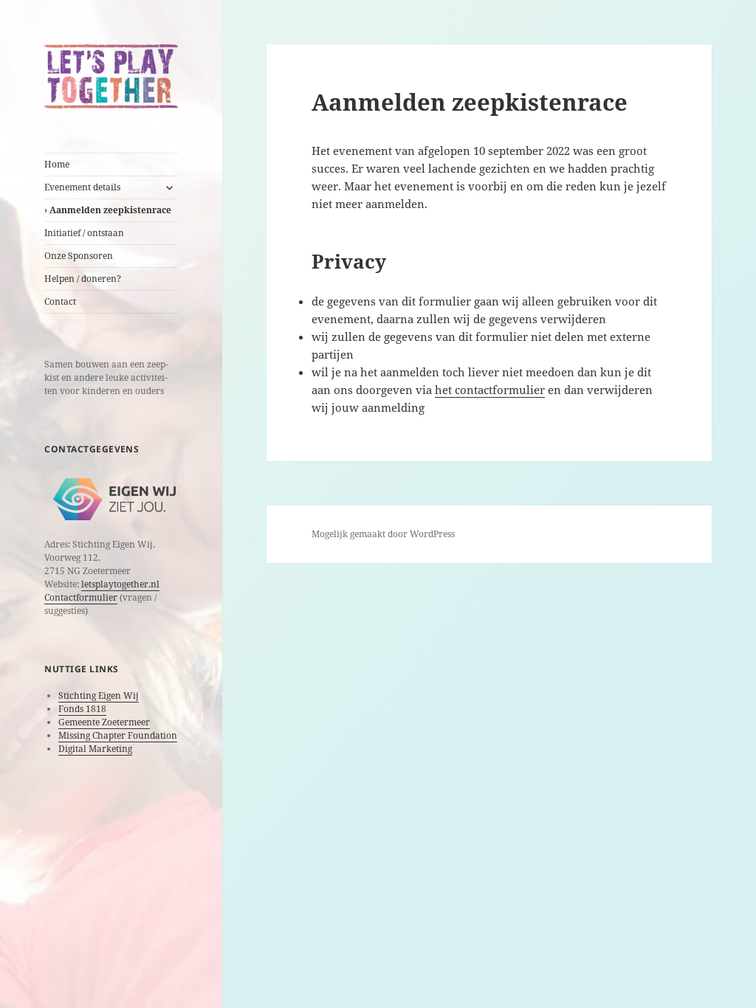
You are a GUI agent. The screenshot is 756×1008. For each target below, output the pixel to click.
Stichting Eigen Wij (98, 695)
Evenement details (82, 187)
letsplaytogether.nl (120, 584)
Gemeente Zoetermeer (104, 722)
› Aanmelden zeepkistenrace (107, 210)
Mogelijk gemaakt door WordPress (383, 534)
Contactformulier (80, 597)
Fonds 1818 (82, 709)
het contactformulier (490, 389)
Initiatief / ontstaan (84, 233)
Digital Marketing (95, 748)
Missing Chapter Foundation (117, 735)
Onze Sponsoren (78, 255)
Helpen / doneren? (82, 278)
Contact (60, 301)
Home (56, 164)
